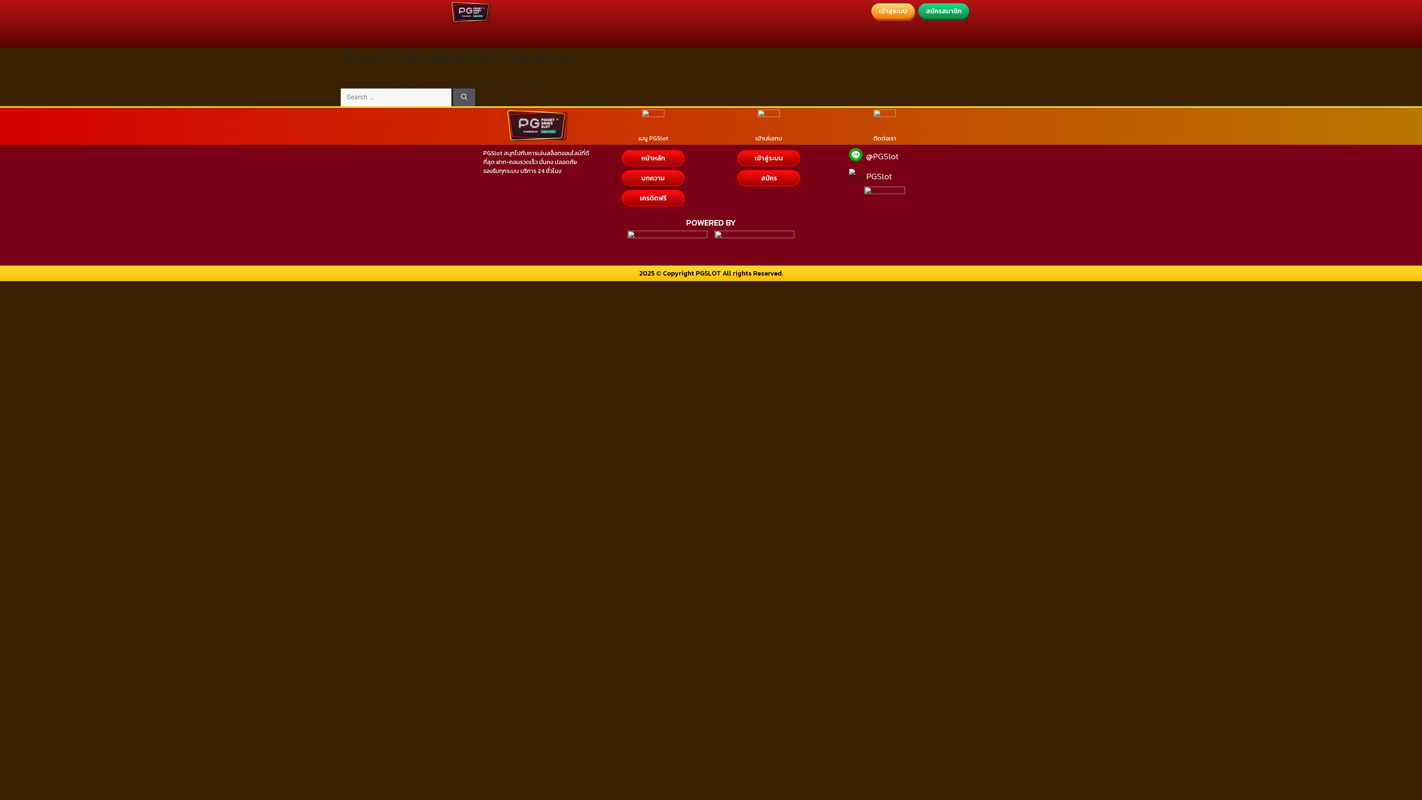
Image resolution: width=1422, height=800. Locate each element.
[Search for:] (397, 97)
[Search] (464, 97)
